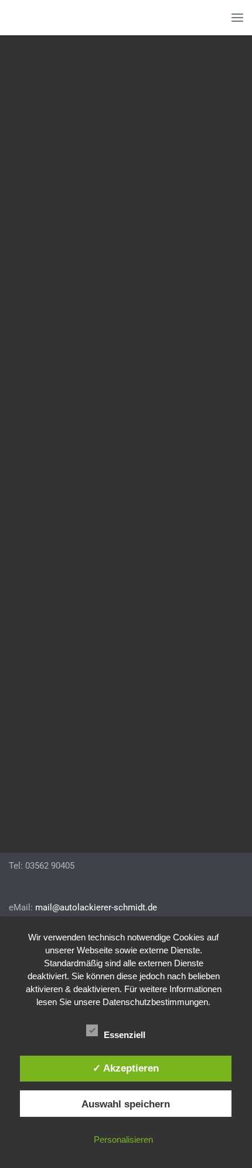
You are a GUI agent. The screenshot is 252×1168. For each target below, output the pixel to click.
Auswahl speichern (125, 1104)
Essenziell (126, 1035)
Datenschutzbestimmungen (155, 1002)
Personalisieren (123, 1139)
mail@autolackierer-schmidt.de (96, 907)
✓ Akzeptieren (126, 1068)
